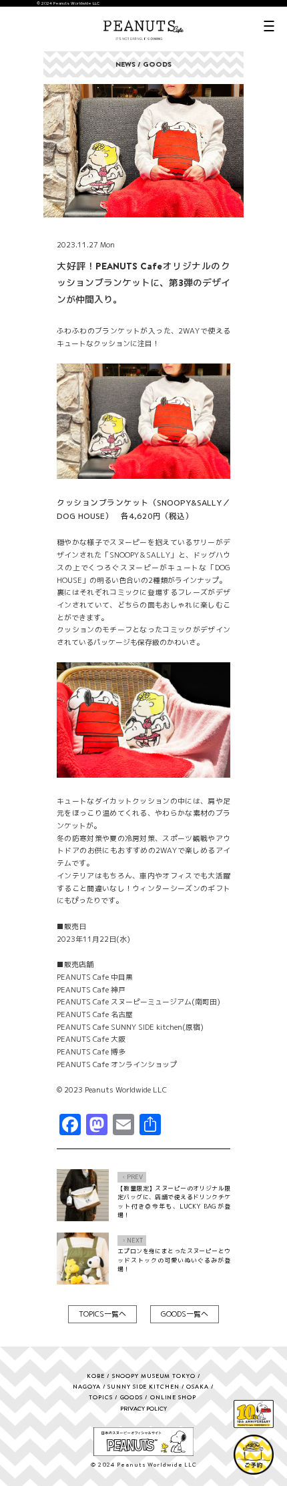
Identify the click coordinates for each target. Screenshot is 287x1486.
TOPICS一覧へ (102, 1314)
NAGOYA (86, 1386)
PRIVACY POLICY (143, 1408)
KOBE (96, 1375)
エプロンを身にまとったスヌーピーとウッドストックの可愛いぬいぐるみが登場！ (173, 1260)
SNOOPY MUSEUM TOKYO (154, 1375)
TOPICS (100, 1397)
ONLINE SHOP (173, 1397)
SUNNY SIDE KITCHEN (143, 1386)
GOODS (132, 1397)
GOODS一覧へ (184, 1314)
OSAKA (197, 1386)
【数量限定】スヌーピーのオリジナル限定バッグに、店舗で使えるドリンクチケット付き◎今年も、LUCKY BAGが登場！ (173, 1202)
